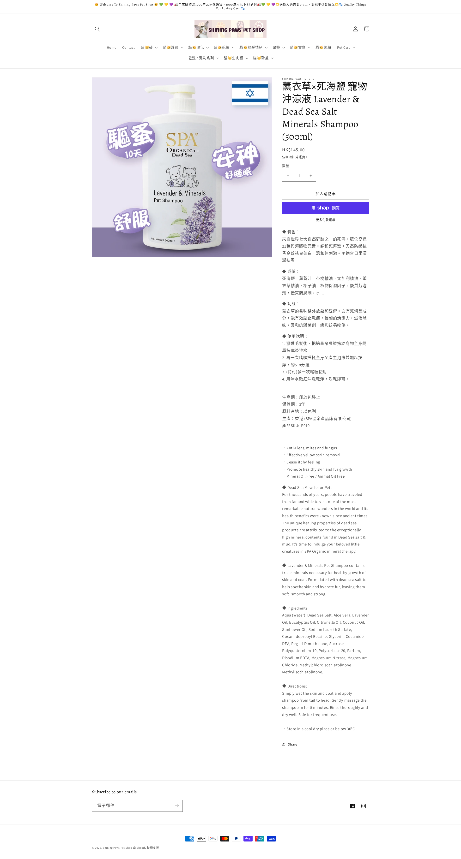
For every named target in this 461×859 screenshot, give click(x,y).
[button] (97, 28)
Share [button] (292, 744)
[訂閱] (176, 806)
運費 (302, 157)
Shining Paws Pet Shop (117, 847)
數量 (285, 166)
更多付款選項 (325, 220)
